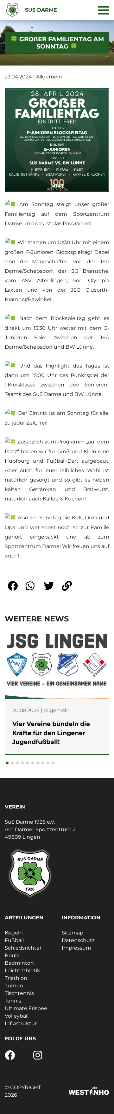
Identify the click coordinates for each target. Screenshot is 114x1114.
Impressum (76, 948)
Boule (12, 955)
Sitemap (72, 933)
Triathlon (16, 978)
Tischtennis (19, 993)
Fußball (14, 940)
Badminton (19, 963)
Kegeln (14, 933)
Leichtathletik (22, 971)
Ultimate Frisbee (26, 1008)
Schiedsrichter (23, 948)
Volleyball (16, 1016)
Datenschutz (78, 940)
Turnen (14, 986)
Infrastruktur (21, 1023)
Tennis (13, 1001)
